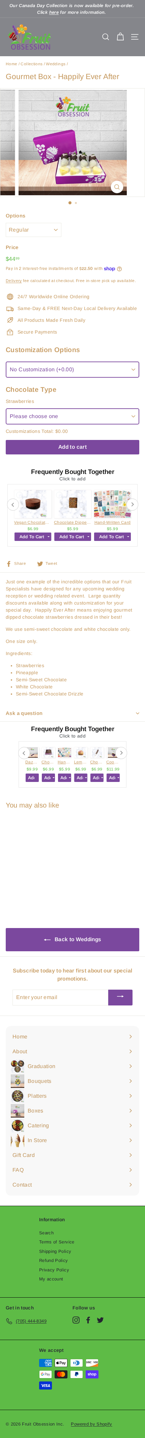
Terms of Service (57, 1241)
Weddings (55, 64)
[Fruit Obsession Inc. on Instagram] (76, 1320)
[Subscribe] (120, 997)
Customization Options (43, 349)
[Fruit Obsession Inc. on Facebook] (88, 1320)
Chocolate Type (31, 389)
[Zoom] (117, 187)
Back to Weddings (77, 939)
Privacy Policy (54, 1269)
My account (51, 1278)
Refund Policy (53, 1260)
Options (15, 215)
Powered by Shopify (91, 1424)
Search (46, 1232)
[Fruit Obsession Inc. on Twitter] (100, 1320)
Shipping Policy (55, 1251)
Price (12, 247)
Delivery (14, 280)
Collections (31, 64)
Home (11, 64)
